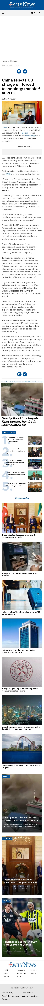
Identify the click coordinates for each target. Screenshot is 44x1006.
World (6, 973)
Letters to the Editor (30, 996)
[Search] (32, 13)
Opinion (34, 970)
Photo (19, 976)
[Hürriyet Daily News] (22, 5)
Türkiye (7, 970)
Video (6, 976)
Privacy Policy (7, 993)
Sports (33, 973)
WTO (8, 174)
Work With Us (27, 993)
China (4, 127)
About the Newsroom (11, 996)
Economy (14, 61)
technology (30, 136)
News (4, 61)
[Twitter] (25, 71)
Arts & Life (21, 973)
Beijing (25, 133)
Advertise (6, 999)
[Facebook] (19, 71)
